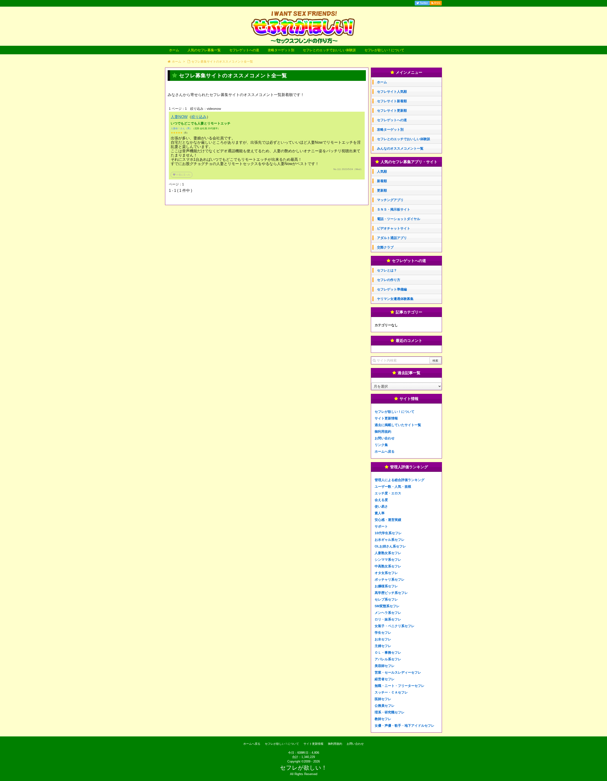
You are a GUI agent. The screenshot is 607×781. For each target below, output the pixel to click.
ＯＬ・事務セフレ (388, 652)
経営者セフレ (385, 679)
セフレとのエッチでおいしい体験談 (329, 50)
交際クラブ (385, 247)
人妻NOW (179, 117)
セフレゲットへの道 (244, 50)
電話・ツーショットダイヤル (398, 219)
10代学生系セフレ (388, 533)
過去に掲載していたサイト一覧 (398, 425)
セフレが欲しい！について (384, 50)
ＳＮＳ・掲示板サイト (393, 209)
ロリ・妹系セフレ (388, 619)
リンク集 (381, 445)
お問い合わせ (385, 438)
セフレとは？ (387, 270)
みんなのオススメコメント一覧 (400, 148)
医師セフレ (383, 699)
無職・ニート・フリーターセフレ (399, 686)
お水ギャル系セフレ (390, 540)
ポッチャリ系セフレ (390, 579)
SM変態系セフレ (387, 606)
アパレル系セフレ (388, 659)
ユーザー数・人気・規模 (393, 486)
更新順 (382, 190)
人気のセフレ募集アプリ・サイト (409, 162)
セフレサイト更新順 (392, 110)
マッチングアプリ (390, 200)
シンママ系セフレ (388, 559)
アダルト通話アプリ (392, 237)
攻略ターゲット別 (281, 50)
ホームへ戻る (385, 451)
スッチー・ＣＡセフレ (391, 692)
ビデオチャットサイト (393, 228)
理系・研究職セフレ (390, 712)
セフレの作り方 (388, 279)
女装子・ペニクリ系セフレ (394, 626)
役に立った (181, 174)
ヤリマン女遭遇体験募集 (395, 298)
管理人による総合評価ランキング (399, 480)
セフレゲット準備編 (392, 289)
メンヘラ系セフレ (388, 613)
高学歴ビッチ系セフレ (391, 593)
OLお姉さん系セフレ (390, 546)
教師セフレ (383, 719)
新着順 (382, 181)
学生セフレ (383, 632)
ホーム (174, 50)
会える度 (381, 500)
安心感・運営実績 (388, 520)
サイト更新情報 (386, 418)
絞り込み (199, 117)
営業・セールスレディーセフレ (398, 672)
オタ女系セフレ (386, 573)
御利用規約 (383, 431)
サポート (381, 526)
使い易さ (381, 506)
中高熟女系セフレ (388, 566)
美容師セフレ (385, 666)
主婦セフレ (383, 646)
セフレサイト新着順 (392, 101)
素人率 (380, 513)
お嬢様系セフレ (386, 586)
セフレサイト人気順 (392, 91)
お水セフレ (383, 639)
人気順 (382, 171)
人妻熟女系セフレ (388, 553)
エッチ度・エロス (388, 493)
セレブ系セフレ (386, 599)
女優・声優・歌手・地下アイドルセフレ (404, 725)
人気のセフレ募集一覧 (204, 50)
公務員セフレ (385, 705)
